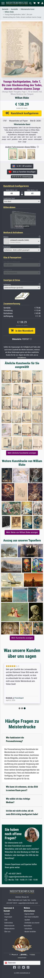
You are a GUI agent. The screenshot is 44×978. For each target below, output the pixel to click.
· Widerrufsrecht (9, 926)
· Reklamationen (9, 929)
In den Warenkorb (23, 330)
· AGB (5, 920)
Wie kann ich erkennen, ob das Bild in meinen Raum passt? (22, 788)
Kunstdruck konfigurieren (23, 113)
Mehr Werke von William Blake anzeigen (22, 532)
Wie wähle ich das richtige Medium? (18, 800)
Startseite (5, 9)
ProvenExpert (19, 698)
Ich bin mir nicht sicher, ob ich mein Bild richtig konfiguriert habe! (22, 812)
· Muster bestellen (30, 932)
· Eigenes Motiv (29, 914)
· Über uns (7, 932)
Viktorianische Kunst (27, 9)
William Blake (9, 12)
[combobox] (22, 201)
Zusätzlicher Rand (9, 198)
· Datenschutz (8, 923)
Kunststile (14, 9)
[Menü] (2, 3)
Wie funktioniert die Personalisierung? (15, 739)
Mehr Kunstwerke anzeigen (22, 638)
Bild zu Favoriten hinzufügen (23, 172)
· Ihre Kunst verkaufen (31, 917)
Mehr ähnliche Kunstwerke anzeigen (22, 453)
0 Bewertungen (27, 177)
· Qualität (27, 920)
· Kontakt (7, 914)
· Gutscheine (28, 929)
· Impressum (8, 917)
